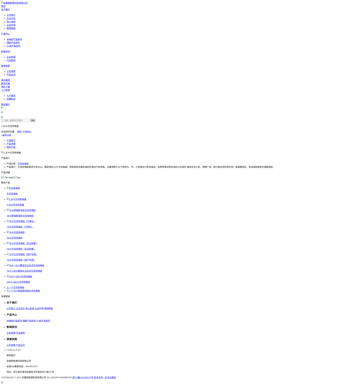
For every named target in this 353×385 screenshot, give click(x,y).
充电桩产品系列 (14, 321)
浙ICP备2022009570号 (82, 377)
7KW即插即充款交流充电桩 (23, 291)
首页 (19, 131)
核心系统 (29, 308)
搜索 (33, 120)
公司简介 (11, 308)
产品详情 (11, 144)
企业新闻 (11, 333)
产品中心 (27, 131)
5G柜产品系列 (43, 321)
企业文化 (20, 308)
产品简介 (11, 140)
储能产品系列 (29, 321)
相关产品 (11, 147)
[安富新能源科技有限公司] (14, 3)
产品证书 (20, 345)
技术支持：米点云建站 (105, 377)
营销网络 (48, 308)
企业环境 (39, 308)
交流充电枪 (15, 287)
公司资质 (11, 345)
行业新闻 (20, 333)
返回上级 (6, 135)
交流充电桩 (23, 163)
